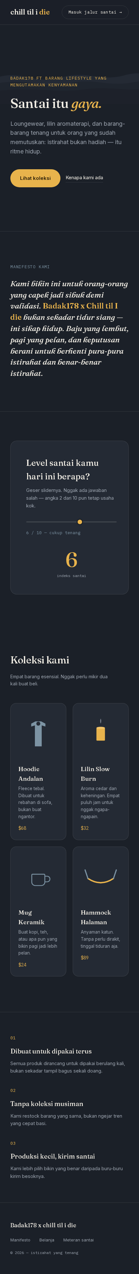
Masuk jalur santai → (95, 12)
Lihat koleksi (35, 178)
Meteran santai (78, 1239)
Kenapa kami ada (84, 177)
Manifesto (20, 1239)
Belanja (46, 1239)
